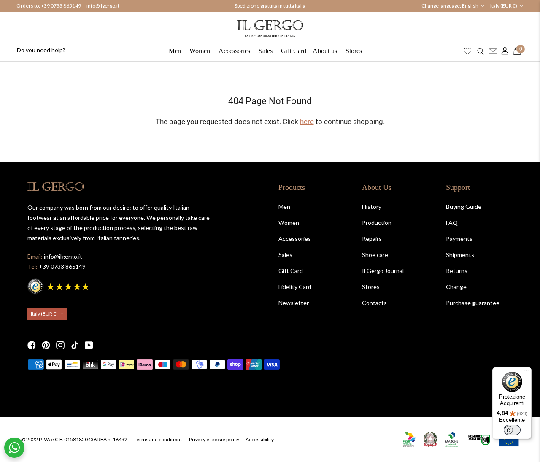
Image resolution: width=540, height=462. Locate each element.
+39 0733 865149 (61, 6)
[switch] (512, 430)
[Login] (503, 51)
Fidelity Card (294, 286)
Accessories (234, 50)
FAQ (452, 222)
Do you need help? (41, 50)
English (470, 6)
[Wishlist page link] (467, 51)
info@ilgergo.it (102, 6)
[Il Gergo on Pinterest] (46, 345)
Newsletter (293, 302)
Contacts (374, 302)
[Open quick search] (480, 51)
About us (325, 50)
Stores (354, 50)
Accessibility (260, 439)
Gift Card (293, 50)
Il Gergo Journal (383, 270)
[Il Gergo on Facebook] (31, 345)
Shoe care (375, 254)
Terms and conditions (158, 439)
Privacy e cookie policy (214, 439)
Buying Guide (463, 206)
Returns (456, 270)
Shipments (460, 254)
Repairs (372, 238)
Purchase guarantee (473, 302)
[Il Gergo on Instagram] (60, 345)
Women (199, 50)
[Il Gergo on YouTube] (89, 345)
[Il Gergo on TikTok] (74, 345)
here (307, 121)
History (371, 206)
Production (377, 222)
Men (175, 50)
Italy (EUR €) (503, 6)
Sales (266, 50)
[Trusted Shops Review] (59, 285)
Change (456, 286)
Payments (459, 238)
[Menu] (526, 372)
